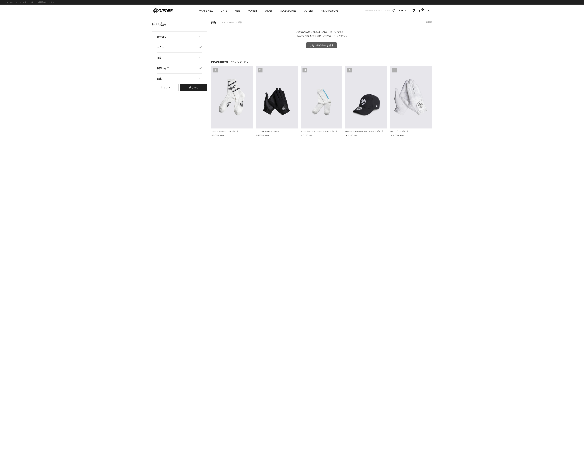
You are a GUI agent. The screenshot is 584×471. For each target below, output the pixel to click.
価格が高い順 (419, 28)
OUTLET (308, 10)
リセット (165, 87)
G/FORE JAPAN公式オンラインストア (163, 10)
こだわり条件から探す (321, 45)
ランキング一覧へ (239, 62)
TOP (223, 22)
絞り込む (193, 87)
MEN (231, 22)
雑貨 (240, 22)
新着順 (429, 22)
